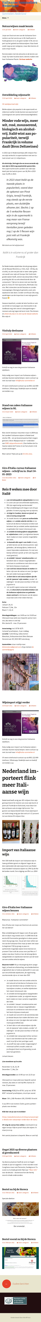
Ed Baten (32, 30)
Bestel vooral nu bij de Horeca (19, 1239)
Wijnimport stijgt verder (16, 702)
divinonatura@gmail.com (11, 647)
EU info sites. (27, 454)
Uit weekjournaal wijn (10, 104)
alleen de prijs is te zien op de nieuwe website (21, 314)
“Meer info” (32, 1170)
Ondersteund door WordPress (21, 1317)
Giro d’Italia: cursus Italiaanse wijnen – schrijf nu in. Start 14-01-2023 (19, 471)
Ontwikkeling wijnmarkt (16, 94)
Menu (4, 18)
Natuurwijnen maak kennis (17, 26)
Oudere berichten (17, 1283)
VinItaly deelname (12, 330)
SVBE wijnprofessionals (14, 443)
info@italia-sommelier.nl (25, 380)
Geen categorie (20, 30)
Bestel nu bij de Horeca (15, 1189)
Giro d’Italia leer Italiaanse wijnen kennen (17, 909)
